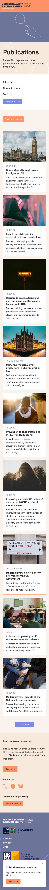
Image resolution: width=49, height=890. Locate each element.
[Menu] (45, 6)
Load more (24, 724)
